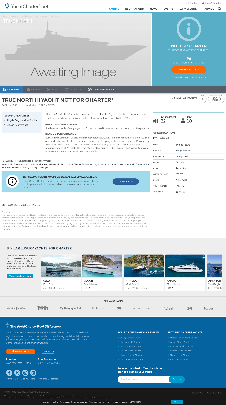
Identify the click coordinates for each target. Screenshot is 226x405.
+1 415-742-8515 (48, 363)
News (153, 8)
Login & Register (213, 3)
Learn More (135, 402)
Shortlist (194, 3)
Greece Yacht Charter (130, 350)
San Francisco (47, 359)
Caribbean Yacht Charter (132, 359)
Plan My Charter (21, 351)
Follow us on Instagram (25, 373)
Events (169, 8)
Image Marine (60, 118)
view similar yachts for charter (99, 164)
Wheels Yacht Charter (180, 342)
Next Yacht (215, 99)
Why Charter (189, 8)
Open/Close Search (219, 8)
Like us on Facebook (9, 373)
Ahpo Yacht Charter (179, 359)
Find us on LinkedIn (33, 373)
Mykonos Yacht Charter (131, 355)
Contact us (48, 351)
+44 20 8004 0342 (18, 363)
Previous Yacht (202, 99)
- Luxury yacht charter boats (36, 6)
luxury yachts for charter (194, 77)
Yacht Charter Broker (140, 164)
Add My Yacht (28, 378)
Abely (47, 280)
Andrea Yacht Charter (180, 350)
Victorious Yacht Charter (181, 346)
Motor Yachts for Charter (36, 16)
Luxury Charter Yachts (12, 16)
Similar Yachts (186, 98)
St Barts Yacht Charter (131, 346)
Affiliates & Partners (48, 378)
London (11, 359)
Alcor (88, 280)
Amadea (131, 280)
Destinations (134, 8)
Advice (209, 8)
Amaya (171, 280)
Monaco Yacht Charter (130, 342)
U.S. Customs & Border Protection (26, 205)
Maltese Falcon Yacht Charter (184, 337)
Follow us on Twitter (17, 373)
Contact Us (126, 181)
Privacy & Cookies (214, 393)
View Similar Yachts (189, 69)
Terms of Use (197, 393)
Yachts (114, 8)
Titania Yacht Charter (180, 355)
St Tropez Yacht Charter (131, 337)
